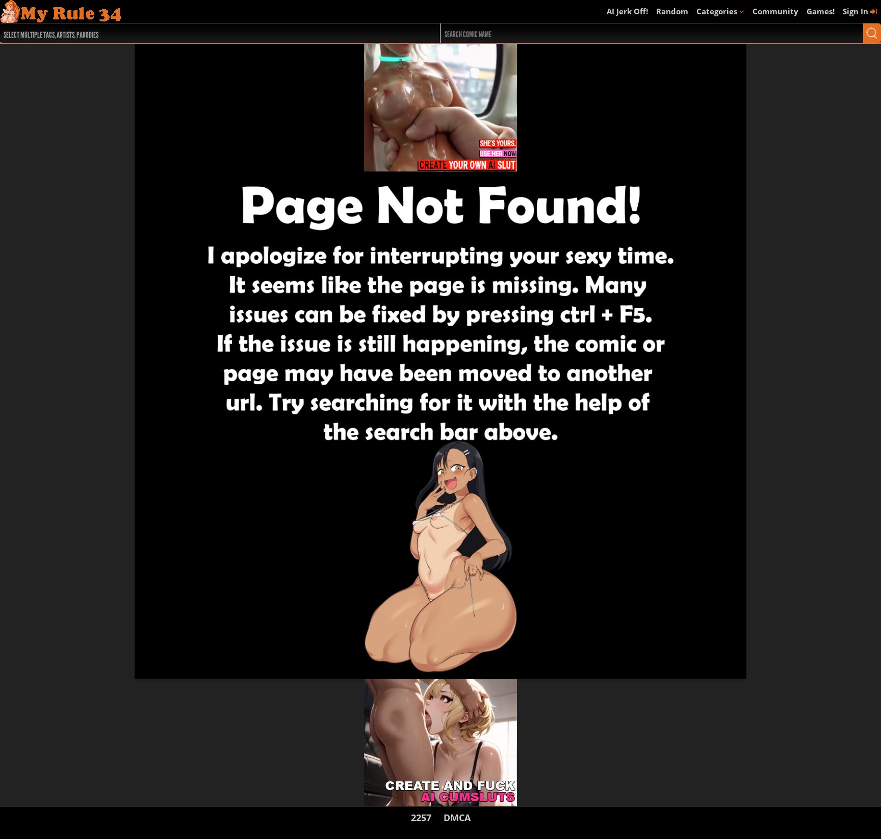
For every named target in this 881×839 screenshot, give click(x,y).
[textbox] (201, 33)
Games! (821, 11)
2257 (421, 817)
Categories (717, 11)
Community (775, 11)
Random (672, 11)
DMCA (457, 817)
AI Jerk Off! (627, 11)
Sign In (856, 11)
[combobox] (198, 33)
